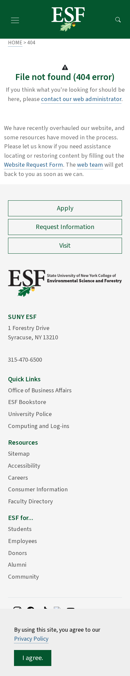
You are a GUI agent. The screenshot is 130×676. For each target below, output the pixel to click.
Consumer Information (38, 489)
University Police (30, 414)
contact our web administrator (81, 99)
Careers (18, 477)
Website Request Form (33, 164)
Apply (65, 208)
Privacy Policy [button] (31, 639)
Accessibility (24, 465)
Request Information (65, 227)
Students (20, 529)
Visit (65, 245)
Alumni (17, 564)
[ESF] (68, 19)
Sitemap (19, 453)
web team (90, 164)
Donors (17, 553)
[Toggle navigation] (15, 19)
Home (15, 42)
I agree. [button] (32, 658)
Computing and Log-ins (38, 426)
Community (23, 576)
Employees (22, 541)
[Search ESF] (118, 19)
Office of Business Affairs (40, 390)
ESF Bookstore (27, 402)
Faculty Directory (30, 501)
